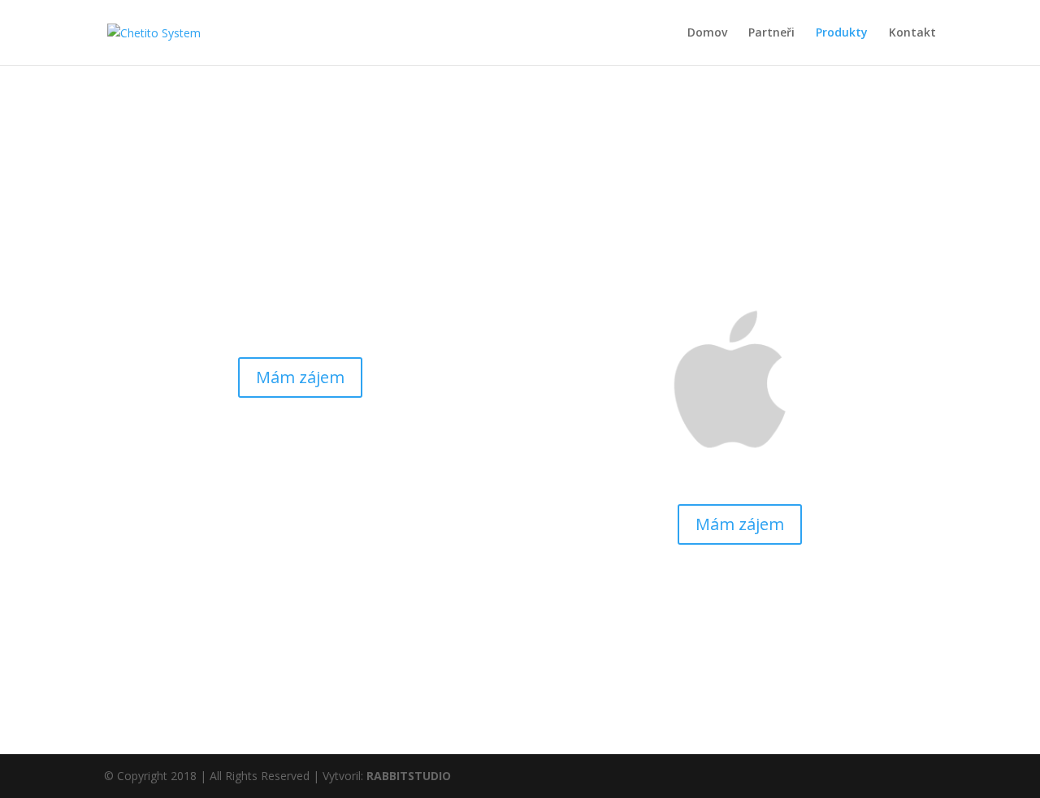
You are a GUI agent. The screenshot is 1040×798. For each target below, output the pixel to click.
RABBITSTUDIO (408, 775)
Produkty (842, 33)
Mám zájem (300, 377)
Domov (707, 33)
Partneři (771, 33)
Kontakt (912, 33)
